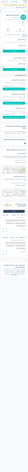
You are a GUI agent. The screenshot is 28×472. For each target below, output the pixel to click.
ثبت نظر (14, 211)
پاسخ (6, 231)
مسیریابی (8, 171)
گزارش (3, 231)
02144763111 (17, 185)
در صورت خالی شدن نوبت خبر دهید (13, 89)
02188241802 (17, 162)
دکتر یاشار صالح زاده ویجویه (21, 7)
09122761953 (23, 162)
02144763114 (23, 185)
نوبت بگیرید (14, 51)
